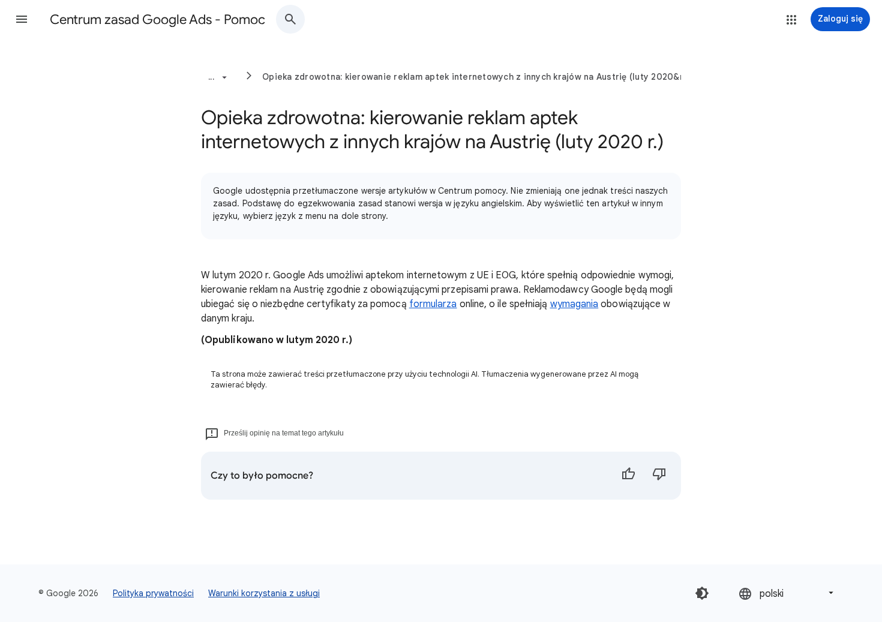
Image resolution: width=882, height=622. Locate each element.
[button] (21, 19)
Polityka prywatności (153, 593)
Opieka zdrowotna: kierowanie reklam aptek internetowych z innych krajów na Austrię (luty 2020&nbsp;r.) (487, 76)
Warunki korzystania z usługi (264, 593)
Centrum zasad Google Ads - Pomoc (157, 19)
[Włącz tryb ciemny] (702, 593)
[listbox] (787, 593)
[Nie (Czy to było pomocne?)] (659, 475)
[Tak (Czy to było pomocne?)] (628, 475)
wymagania (574, 304)
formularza (433, 304)
